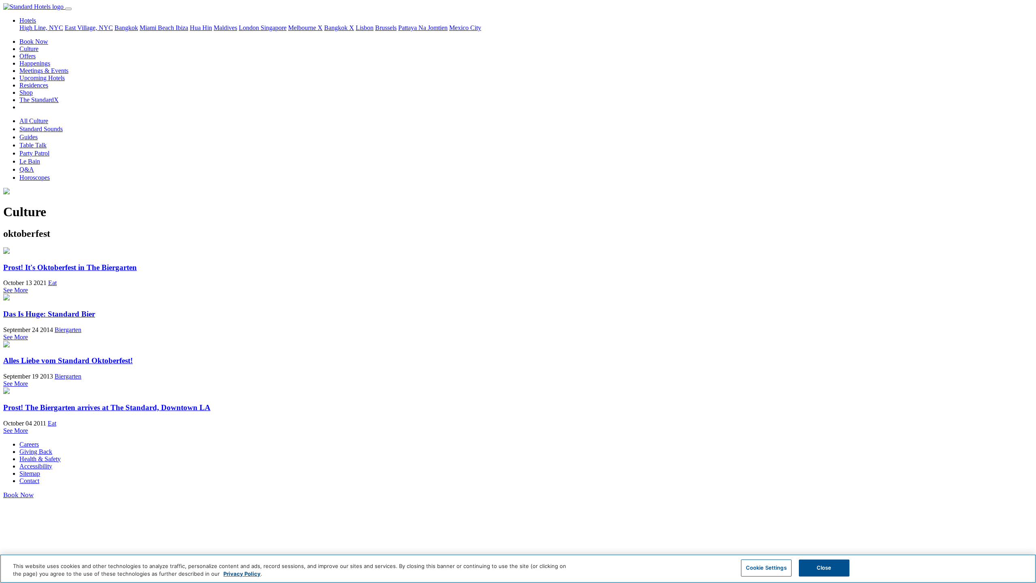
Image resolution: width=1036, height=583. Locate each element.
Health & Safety (40, 458)
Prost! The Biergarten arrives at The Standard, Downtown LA (106, 407)
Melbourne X (305, 27)
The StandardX (39, 99)
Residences (33, 85)
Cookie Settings (766, 567)
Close (824, 567)
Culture (28, 48)
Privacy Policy (242, 574)
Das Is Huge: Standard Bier (49, 314)
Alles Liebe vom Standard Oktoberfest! (68, 360)
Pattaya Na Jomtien (423, 27)
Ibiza (182, 27)
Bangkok (126, 27)
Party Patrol (34, 153)
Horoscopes (34, 177)
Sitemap (29, 473)
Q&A (26, 169)
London (250, 27)
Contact (29, 480)
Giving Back (35, 451)
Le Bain (29, 161)
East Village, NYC (89, 27)
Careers (29, 444)
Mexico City (465, 27)
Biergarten (68, 329)
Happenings (34, 63)
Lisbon (365, 27)
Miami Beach (158, 27)
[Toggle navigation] (68, 9)
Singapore (274, 27)
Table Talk (33, 145)
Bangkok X (339, 27)
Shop (26, 92)
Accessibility (35, 466)
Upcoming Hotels (42, 77)
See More (15, 290)
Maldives (225, 27)
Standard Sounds (41, 129)
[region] (518, 568)
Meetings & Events (43, 70)
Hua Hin (201, 27)
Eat (52, 282)
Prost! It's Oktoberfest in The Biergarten (70, 267)
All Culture (33, 120)
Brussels (386, 27)
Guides (28, 137)
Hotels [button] (27, 20)
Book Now (33, 41)
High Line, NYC (41, 27)
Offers (27, 56)
